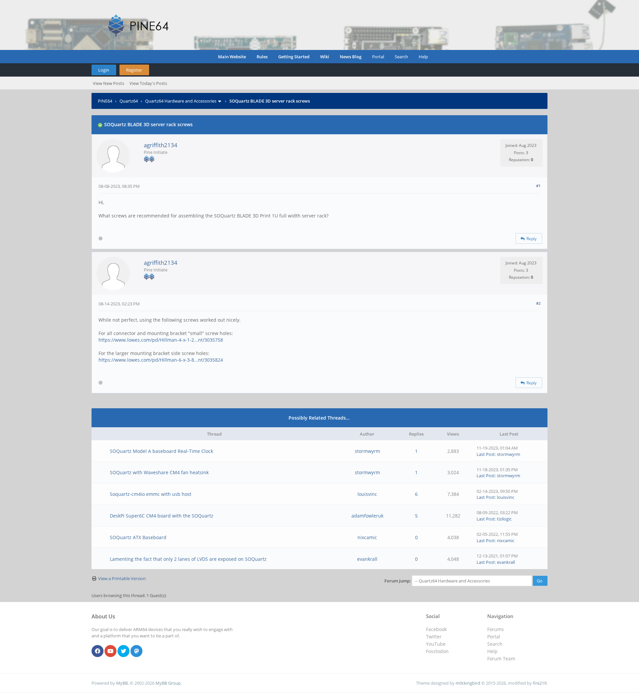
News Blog (350, 57)
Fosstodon (437, 651)
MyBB (122, 683)
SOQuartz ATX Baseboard (138, 537)
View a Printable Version (122, 578)
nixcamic (367, 537)
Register (134, 70)
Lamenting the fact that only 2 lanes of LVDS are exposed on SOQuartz (188, 559)
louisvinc (367, 494)
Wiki (324, 57)
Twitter (434, 636)
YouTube (436, 644)
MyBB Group (168, 683)
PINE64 (105, 101)
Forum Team (501, 658)
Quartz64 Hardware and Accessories (180, 101)
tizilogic (504, 519)
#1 (538, 185)
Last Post (486, 454)
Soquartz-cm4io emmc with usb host (150, 494)
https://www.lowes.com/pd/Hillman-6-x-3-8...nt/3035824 (161, 360)
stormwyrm (367, 451)
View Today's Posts (148, 83)
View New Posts (108, 83)
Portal (378, 57)
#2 (538, 303)
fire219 (539, 683)
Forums (495, 629)
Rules (262, 57)
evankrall (367, 559)
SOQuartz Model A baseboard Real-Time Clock (161, 451)
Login (103, 70)
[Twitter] (123, 651)
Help (423, 57)
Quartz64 (128, 101)
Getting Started (294, 57)
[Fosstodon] (136, 651)
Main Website (232, 57)
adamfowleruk (367, 516)
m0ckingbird (468, 683)
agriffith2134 (160, 145)
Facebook (436, 629)
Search (401, 57)
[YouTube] (110, 651)
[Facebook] (98, 651)
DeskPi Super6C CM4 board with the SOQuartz (161, 516)
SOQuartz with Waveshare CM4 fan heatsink (159, 472)
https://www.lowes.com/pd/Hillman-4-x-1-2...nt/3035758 (161, 340)
